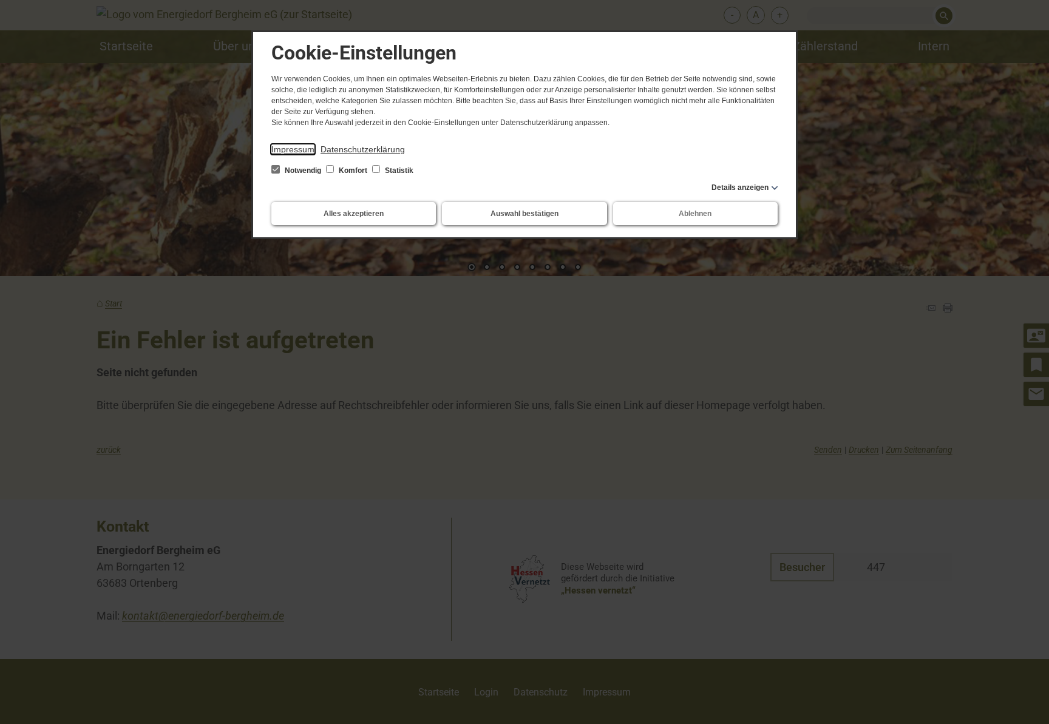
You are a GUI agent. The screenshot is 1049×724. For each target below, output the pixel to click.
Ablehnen (695, 213)
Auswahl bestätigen (524, 213)
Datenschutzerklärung (363, 149)
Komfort (353, 170)
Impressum (292, 149)
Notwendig (303, 170)
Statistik (398, 170)
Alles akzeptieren (354, 213)
